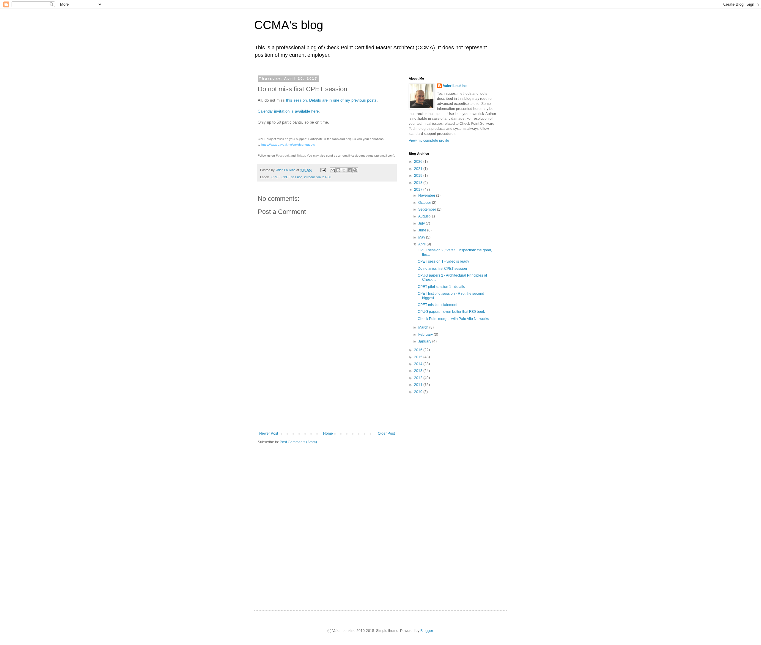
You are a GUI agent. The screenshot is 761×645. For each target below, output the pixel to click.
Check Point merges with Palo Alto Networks (453, 319)
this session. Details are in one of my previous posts (331, 100)
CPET (262, 139)
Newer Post (268, 433)
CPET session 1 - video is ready (443, 261)
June (422, 230)
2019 (418, 176)
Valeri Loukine (455, 86)
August (424, 216)
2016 (418, 350)
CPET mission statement (437, 305)
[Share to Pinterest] (355, 170)
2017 (418, 189)
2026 (418, 162)
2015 (418, 357)
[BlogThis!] (338, 170)
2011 (418, 385)
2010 (418, 392)
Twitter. (301, 155)
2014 (418, 364)
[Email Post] (323, 170)
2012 (418, 378)
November (427, 195)
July (422, 223)
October (425, 203)
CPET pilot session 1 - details (441, 287)
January (425, 341)
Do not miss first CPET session (442, 268)
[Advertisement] (327, 387)
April (422, 244)
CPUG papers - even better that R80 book (451, 312)
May (422, 237)
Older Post (386, 433)
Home (328, 433)
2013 (418, 371)
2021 (418, 169)
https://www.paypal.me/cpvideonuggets (288, 144)
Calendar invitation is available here (288, 111)
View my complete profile (429, 140)
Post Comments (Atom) (298, 442)
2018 (418, 183)
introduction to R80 (317, 177)
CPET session (292, 177)
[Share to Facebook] (350, 170)
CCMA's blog (288, 24)
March (423, 327)
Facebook (283, 155)
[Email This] (333, 170)
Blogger (426, 631)
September (427, 209)
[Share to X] (344, 170)
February (426, 334)
